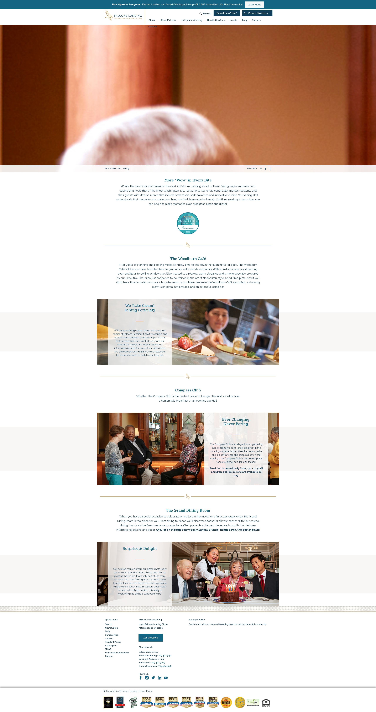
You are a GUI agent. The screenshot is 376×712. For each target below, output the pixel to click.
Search (207, 13)
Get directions (150, 637)
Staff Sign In (111, 645)
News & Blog (111, 628)
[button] (257, 13)
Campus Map (111, 635)
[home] (123, 15)
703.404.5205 (158, 662)
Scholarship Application (117, 652)
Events (233, 20)
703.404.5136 (164, 666)
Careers (256, 20)
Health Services (216, 20)
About (151, 20)
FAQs (107, 631)
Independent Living (191, 20)
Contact (152, 26)
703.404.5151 (165, 655)
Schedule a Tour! (226, 13)
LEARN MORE (254, 5)
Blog (244, 20)
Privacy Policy (145, 691)
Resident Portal (113, 642)
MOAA (108, 649)
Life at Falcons (168, 20)
